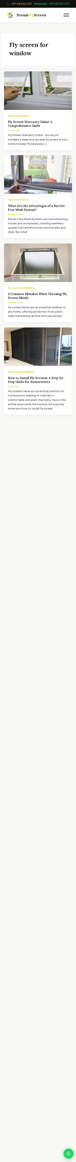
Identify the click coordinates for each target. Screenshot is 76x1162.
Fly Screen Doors (18, 199)
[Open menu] (66, 15)
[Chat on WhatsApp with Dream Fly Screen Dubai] (68, 1153)
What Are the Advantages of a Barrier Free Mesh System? (36, 208)
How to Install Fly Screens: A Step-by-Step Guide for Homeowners (36, 380)
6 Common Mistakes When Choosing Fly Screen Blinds (37, 296)
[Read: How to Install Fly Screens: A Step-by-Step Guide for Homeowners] (38, 346)
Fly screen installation (21, 287)
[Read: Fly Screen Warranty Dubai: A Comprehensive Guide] (38, 90)
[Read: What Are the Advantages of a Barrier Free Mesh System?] (38, 174)
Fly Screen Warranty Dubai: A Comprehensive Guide (30, 124)
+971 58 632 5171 (21, 3)
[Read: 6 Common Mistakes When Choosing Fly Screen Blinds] (38, 262)
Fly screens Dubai (18, 115)
